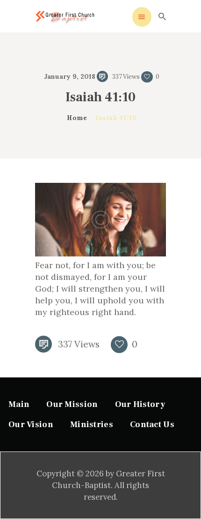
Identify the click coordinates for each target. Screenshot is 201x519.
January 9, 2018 (69, 76)
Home (77, 118)
